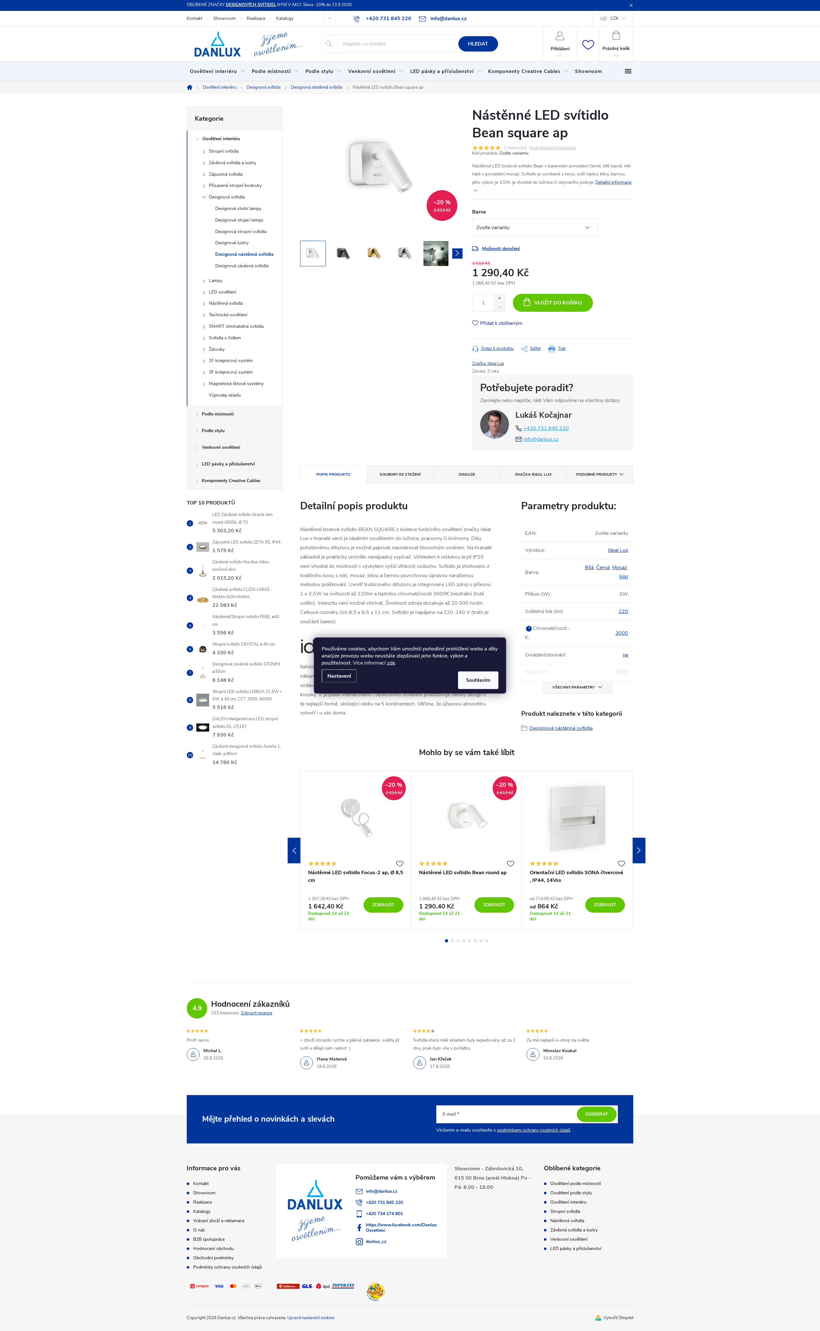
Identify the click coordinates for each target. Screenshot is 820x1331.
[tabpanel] (355, 850)
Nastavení (339, 676)
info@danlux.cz (540, 439)
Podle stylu (213, 431)
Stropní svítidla (224, 151)
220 (623, 611)
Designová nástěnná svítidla (244, 254)
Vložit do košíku (558, 302)
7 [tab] (481, 940)
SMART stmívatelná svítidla (236, 326)
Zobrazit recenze (256, 1013)
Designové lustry (232, 243)
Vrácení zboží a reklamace (218, 1221)
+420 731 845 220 (546, 428)
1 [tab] (446, 940)
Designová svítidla (227, 197)
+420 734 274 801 (384, 1214)
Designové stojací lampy (239, 220)
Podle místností (218, 414)
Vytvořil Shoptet (618, 1318)
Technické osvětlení (228, 315)
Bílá (589, 567)
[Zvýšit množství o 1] (499, 298)
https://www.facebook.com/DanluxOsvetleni (401, 1227)
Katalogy (284, 18)
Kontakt (194, 18)
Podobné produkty (596, 474)
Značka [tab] (533, 474)
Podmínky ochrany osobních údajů (227, 1267)
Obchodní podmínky (213, 1258)
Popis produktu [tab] (333, 474)
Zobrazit (383, 905)
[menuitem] (218, 71)
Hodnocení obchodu (213, 1249)
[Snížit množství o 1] (499, 307)
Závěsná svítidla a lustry (232, 163)
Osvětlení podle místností (575, 1183)
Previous (294, 850)
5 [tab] (469, 940)
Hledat (478, 43)
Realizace (256, 18)
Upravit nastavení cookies (310, 1318)
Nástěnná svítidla (226, 303)
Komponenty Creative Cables (231, 481)
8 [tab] (486, 940)
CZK (615, 18)
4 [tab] (463, 940)
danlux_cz (376, 1241)
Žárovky (217, 349)
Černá (603, 567)
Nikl (623, 576)
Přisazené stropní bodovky (235, 185)
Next (639, 850)
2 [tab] (452, 940)
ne (625, 654)
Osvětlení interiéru (221, 139)
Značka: (488, 364)
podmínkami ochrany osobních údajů (533, 1130)
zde (391, 662)
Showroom (224, 18)
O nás (199, 1230)
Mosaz (619, 567)
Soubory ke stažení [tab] (400, 474)
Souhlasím (478, 680)
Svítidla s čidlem (225, 338)
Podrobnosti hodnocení (552, 148)
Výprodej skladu (225, 395)
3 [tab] (458, 940)
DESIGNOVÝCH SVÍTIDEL (251, 5)
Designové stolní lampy (238, 209)
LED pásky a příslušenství (228, 464)
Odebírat (596, 1114)
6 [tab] (475, 940)
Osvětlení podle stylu (571, 1193)
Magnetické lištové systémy (236, 384)
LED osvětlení (222, 292)
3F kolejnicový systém (231, 372)
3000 (621, 633)
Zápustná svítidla (225, 174)
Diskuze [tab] (467, 474)
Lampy (215, 281)
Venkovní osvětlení (221, 447)
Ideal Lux (618, 550)
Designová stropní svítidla (240, 232)
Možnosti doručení (501, 249)
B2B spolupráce (209, 1239)
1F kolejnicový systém (231, 361)
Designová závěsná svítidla (241, 266)
